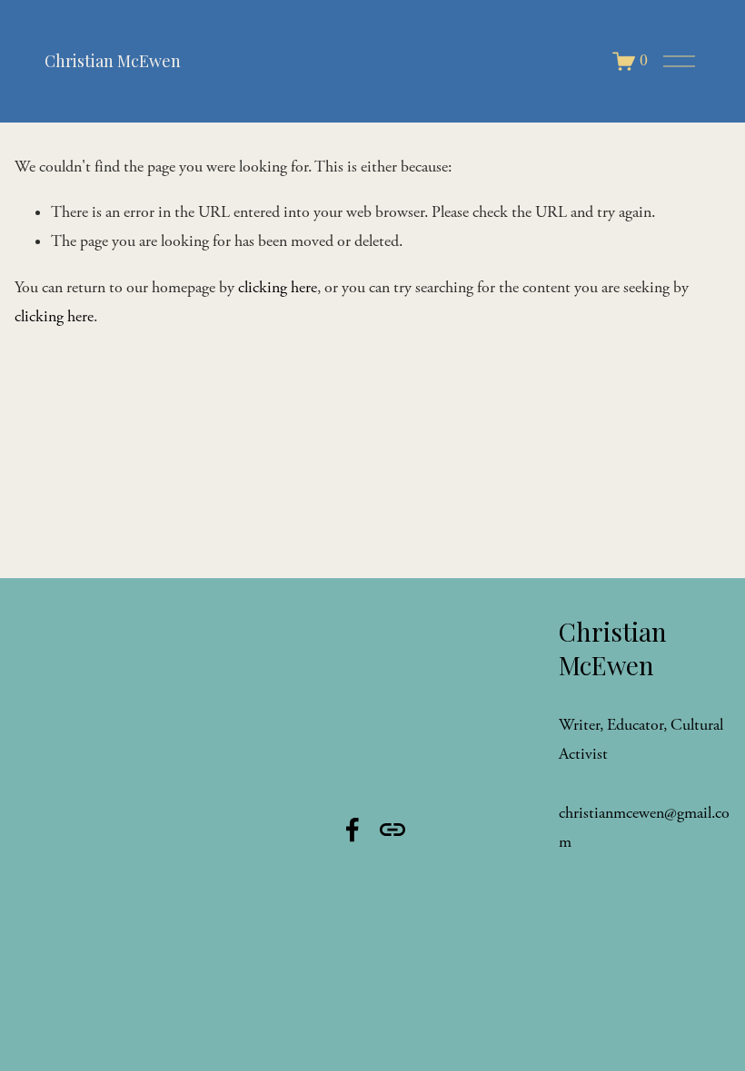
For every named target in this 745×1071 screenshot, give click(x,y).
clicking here (277, 288)
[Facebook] (352, 829)
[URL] (392, 829)
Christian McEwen (113, 61)
